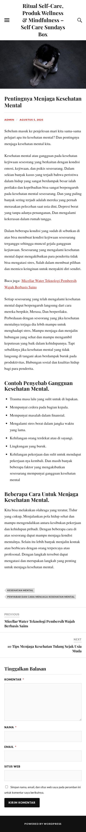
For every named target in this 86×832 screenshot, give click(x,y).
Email (10, 747)
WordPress (52, 823)
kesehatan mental (20, 590)
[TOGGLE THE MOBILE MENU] (6, 20)
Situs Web (12, 766)
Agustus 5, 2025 (31, 119)
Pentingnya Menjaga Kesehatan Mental (43, 102)
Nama (10, 727)
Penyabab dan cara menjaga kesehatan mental (41, 596)
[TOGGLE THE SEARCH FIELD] (79, 20)
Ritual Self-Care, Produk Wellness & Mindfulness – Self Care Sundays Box (43, 20)
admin (9, 119)
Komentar (14, 679)
